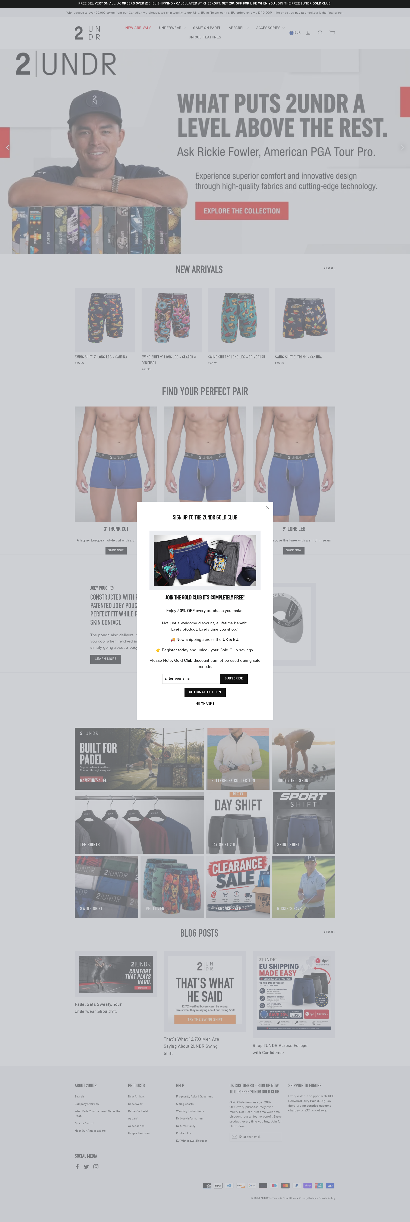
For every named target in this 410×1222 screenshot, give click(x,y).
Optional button (205, 692)
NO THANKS (205, 704)
